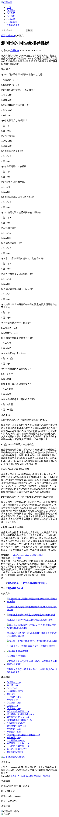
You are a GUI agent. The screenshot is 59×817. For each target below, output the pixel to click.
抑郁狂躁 (14, 737)
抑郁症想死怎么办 (18, 717)
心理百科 (11, 19)
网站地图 (46, 776)
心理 (12, 688)
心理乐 (13, 776)
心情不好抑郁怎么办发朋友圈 (23, 734)
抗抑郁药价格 (16, 740)
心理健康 (17, 558)
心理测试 (11, 16)
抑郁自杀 (14, 732)
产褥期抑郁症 (16, 723)
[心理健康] (6, 2)
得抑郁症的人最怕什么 (20, 714)
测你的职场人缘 (15, 588)
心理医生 (11, 10)
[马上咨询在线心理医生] (13, 757)
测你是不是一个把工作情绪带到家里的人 (27, 583)
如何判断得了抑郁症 (19, 720)
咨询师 (12, 685)
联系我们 (37, 776)
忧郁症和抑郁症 (17, 726)
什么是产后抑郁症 (18, 746)
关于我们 (21, 776)
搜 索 (30, 30)
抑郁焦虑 (14, 729)
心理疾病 (14, 697)
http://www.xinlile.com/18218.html (28, 555)
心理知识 (11, 13)
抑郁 (11, 694)
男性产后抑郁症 (17, 749)
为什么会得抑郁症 (18, 711)
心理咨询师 (12, 22)
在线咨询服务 (13, 25)
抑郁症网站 (15, 752)
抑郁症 (12, 700)
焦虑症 (12, 705)
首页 (9, 7)
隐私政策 (29, 776)
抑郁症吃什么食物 (18, 743)
